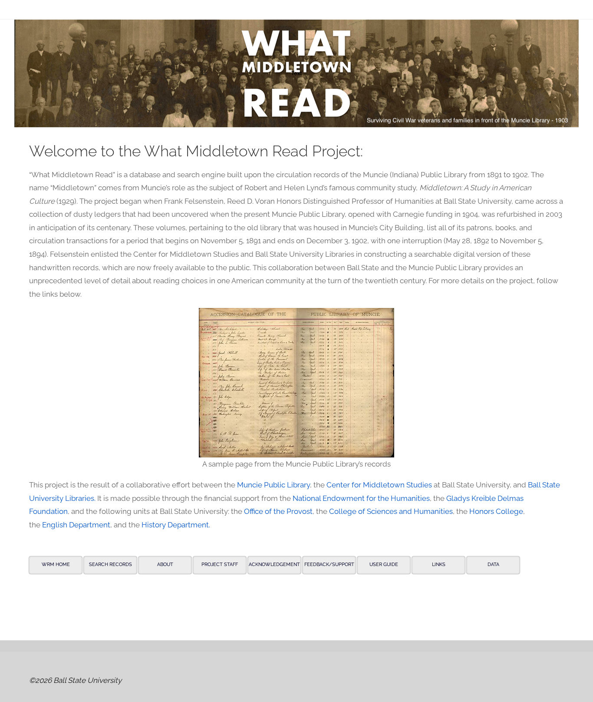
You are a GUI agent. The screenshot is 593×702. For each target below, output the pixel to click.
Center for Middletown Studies (379, 484)
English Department (76, 524)
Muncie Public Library (273, 484)
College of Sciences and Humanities (391, 511)
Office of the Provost (278, 511)
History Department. (176, 524)
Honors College (496, 511)
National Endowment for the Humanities (361, 498)
